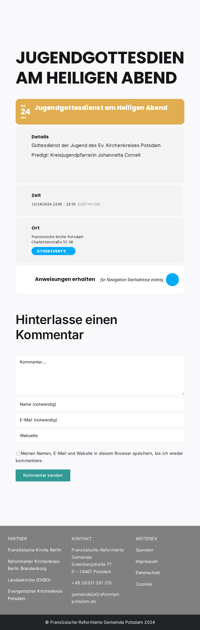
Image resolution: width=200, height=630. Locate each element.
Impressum (147, 561)
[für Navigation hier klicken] (172, 279)
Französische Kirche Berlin (34, 549)
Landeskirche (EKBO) (29, 579)
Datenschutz (148, 572)
